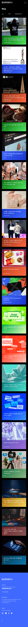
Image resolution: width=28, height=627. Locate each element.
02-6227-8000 (6, 602)
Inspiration (18, 14)
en (4, 620)
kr (2, 620)
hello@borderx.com (6, 588)
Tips (9, 14)
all (3, 14)
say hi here (5, 591)
